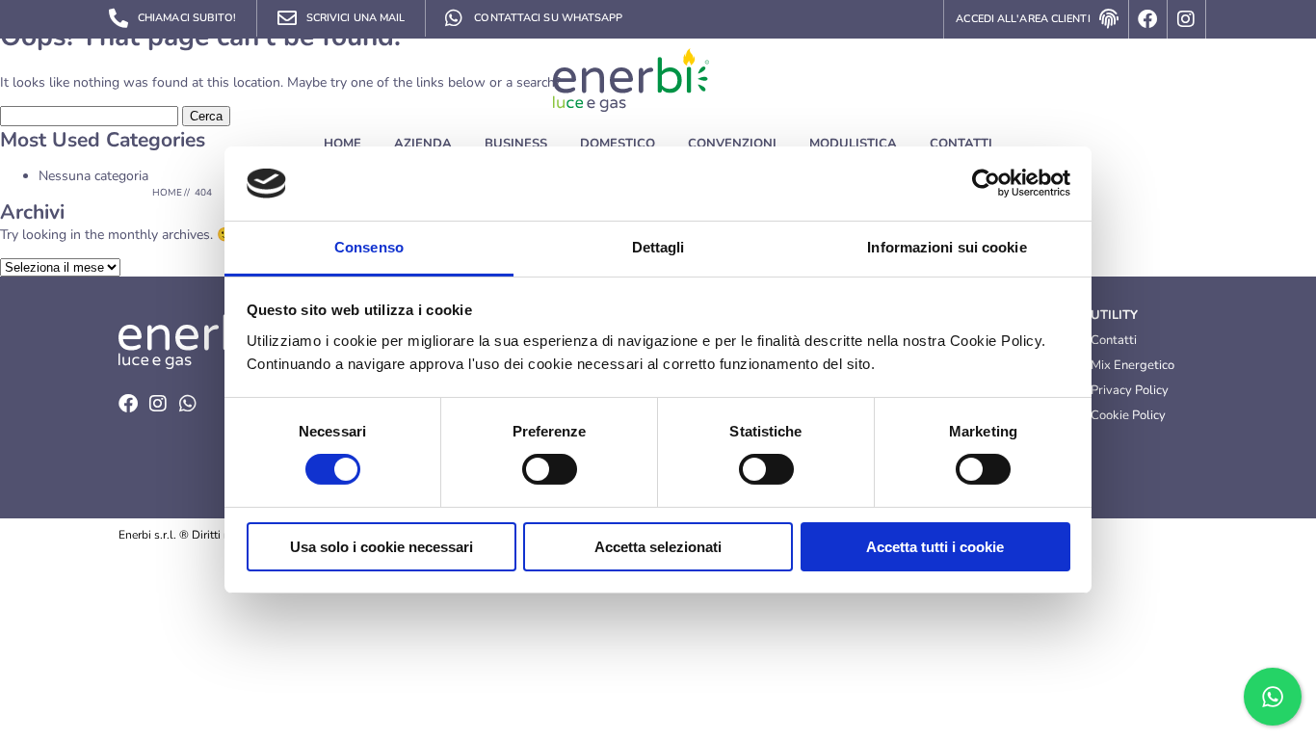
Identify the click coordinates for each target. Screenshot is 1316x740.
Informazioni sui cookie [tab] (946, 247)
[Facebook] (1148, 19)
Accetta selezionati (658, 547)
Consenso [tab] (369, 247)
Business (516, 143)
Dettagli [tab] (658, 247)
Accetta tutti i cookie (935, 547)
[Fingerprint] (1110, 19)
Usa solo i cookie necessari (381, 547)
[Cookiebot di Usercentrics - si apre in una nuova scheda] (986, 183)
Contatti (961, 143)
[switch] (549, 469)
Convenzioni (732, 143)
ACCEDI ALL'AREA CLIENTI (1023, 19)
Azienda (423, 143)
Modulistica (853, 143)
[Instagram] (1187, 19)
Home (342, 143)
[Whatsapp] (187, 403)
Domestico (617, 143)
